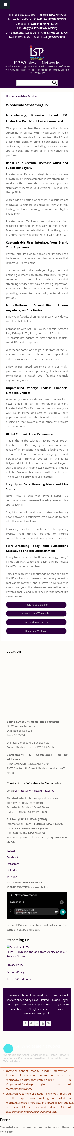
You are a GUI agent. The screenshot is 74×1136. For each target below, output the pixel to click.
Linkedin (12, 870)
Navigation (5, 4)
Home (10, 96)
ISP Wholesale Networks (37, 62)
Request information (36, 622)
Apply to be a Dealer (36, 604)
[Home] (36, 52)
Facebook (12, 857)
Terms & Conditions (19, 979)
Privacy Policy (15, 965)
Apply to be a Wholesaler (36, 613)
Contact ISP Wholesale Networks (34, 790)
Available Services (26, 96)
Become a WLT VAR (36, 631)
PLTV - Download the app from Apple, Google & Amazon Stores (37, 954)
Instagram (13, 864)
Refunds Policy (15, 972)
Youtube (12, 877)
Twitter (11, 851)
